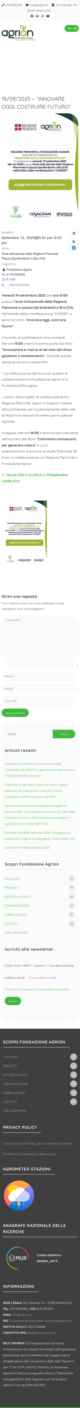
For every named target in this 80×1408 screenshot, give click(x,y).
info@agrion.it (39, 5)
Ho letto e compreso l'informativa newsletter (38, 989)
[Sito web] (40, 701)
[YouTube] (48, 16)
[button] (74, 242)
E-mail (10, 279)
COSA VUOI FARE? (18, 966)
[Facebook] (32, 16)
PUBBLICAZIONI (16, 915)
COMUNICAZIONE (17, 906)
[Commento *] (40, 665)
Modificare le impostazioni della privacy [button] (30, 1154)
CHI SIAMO (12, 879)
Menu (70, 28)
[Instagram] (42, 16)
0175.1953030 (14, 5)
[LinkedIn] (37, 16)
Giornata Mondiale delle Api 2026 (27, 848)
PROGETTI (12, 888)
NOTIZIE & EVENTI (17, 897)
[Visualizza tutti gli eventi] (73, 233)
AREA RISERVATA (16, 933)
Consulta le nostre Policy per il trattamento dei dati (37, 1143)
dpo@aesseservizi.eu (41, 1333)
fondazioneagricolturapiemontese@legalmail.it (41, 1321)
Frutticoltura (19, 285)
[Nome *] (40, 676)
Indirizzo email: (15, 978)
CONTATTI (12, 924)
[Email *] (40, 688)
